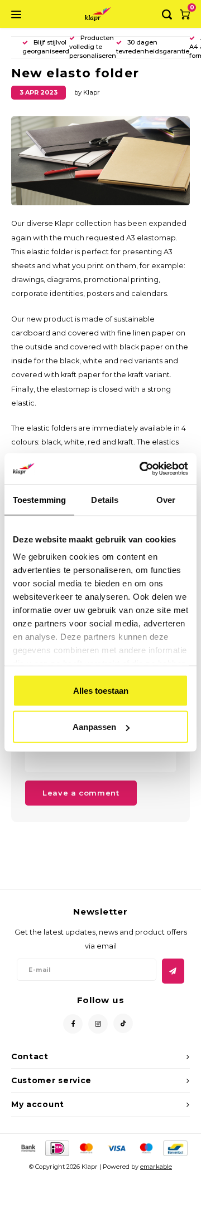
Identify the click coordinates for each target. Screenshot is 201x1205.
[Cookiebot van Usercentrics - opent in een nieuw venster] (141, 469)
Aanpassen (94, 727)
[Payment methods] (27, 1147)
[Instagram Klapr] (98, 1024)
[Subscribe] (173, 971)
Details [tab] (104, 499)
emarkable (156, 1167)
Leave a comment (80, 792)
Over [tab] (165, 499)
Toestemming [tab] (39, 499)
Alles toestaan (100, 690)
